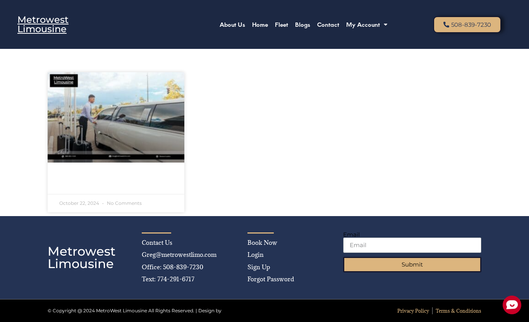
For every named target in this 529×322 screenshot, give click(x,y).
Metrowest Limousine (43, 24)
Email (351, 234)
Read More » (76, 182)
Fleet (281, 24)
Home (260, 24)
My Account (363, 24)
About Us (232, 24)
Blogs (302, 24)
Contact (328, 24)
